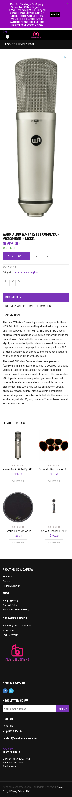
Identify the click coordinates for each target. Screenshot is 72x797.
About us (7, 576)
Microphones (34, 272)
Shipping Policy (10, 600)
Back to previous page (19, 44)
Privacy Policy (17, 791)
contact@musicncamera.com (20, 738)
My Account (9, 630)
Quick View (12, 456)
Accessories (20, 272)
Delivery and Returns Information (28, 306)
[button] (65, 58)
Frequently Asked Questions (17, 625)
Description (13, 297)
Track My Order (10, 635)
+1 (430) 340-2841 (13, 731)
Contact (6, 581)
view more (8, 749)
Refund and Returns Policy (16, 609)
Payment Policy (10, 605)
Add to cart (16, 256)
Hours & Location (11, 585)
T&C (28, 791)
